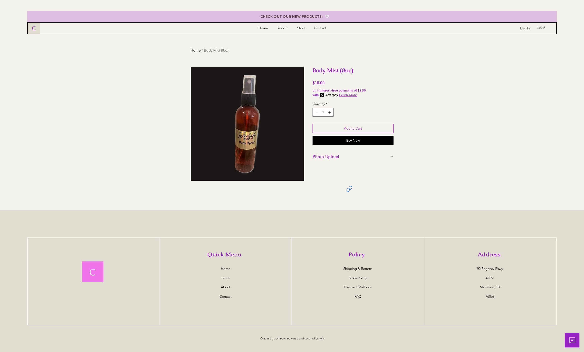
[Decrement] (316, 112)
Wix (321, 338)
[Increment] (330, 112)
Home (195, 50)
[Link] (349, 188)
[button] (542, 27)
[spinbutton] (323, 112)
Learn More (348, 95)
